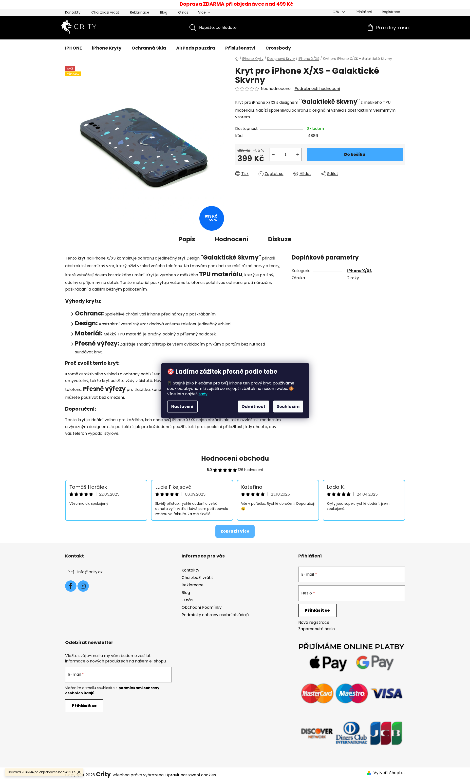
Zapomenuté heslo (316, 629)
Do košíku (354, 154)
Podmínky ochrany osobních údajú (215, 615)
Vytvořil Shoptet (389, 773)
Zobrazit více (235, 531)
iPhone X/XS (359, 271)
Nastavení (182, 406)
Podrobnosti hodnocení (317, 88)
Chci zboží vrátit (105, 12)
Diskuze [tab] (279, 239)
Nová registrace (313, 622)
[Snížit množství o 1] (273, 154)
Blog (163, 12)
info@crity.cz (90, 572)
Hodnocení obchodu (235, 458)
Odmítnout (253, 406)
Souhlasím (288, 406)
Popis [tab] (187, 239)
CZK (336, 11)
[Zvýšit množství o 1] (297, 154)
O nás (183, 12)
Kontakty (72, 12)
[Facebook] (70, 586)
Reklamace (139, 12)
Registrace (391, 11)
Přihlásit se (317, 610)
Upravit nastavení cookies (190, 775)
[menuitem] (73, 48)
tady (203, 394)
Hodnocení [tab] (231, 239)
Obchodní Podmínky (202, 607)
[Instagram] (83, 586)
